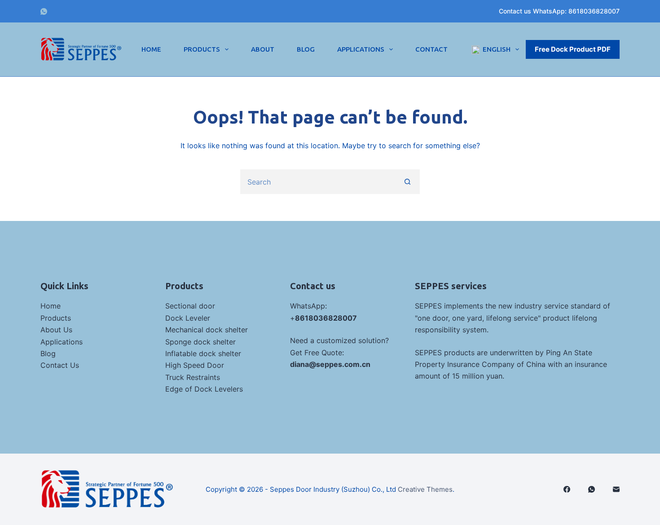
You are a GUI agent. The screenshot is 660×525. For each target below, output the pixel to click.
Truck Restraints (192, 377)
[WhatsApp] (43, 11)
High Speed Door (194, 365)
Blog (306, 49)
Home (151, 49)
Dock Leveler (187, 317)
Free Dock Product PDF (573, 49)
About (262, 49)
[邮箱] (616, 489)
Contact (431, 49)
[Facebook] (566, 489)
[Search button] (407, 181)
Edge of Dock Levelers (204, 388)
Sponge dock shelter (200, 341)
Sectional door (190, 305)
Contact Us (59, 365)
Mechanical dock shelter (206, 329)
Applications (360, 49)
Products (202, 49)
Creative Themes (425, 489)
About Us (56, 329)
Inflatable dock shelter (203, 353)
